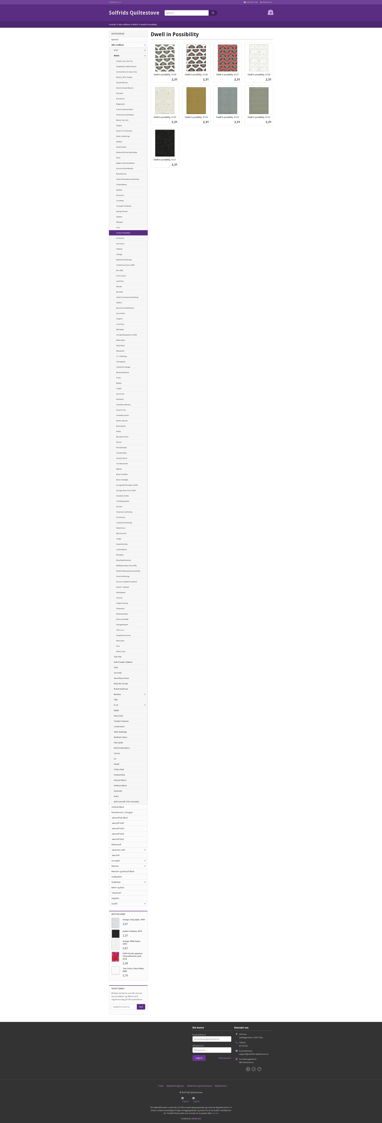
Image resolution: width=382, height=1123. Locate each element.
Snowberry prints (122, 415)
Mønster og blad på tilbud (122, 871)
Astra (118, 158)
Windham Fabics (120, 737)
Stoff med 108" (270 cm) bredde (126, 801)
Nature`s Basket (122, 587)
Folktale (119, 249)
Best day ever (121, 533)
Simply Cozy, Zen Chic (124, 61)
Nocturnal (120, 195)
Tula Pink (117, 656)
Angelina (115, 898)
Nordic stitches (122, 421)
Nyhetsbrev (221, 1085)
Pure (118, 646)
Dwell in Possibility (123, 233)
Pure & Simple (121, 447)
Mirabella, (120, 555)
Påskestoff (116, 844)
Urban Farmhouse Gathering (127, 297)
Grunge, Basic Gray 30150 (126, 490)
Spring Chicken (122, 211)
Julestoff (115, 855)
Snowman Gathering (124, 512)
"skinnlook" (116, 892)
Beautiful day (121, 174)
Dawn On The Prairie (124, 131)
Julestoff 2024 (117, 828)
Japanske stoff (118, 850)
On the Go (120, 238)
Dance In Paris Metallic (124, 168)
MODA (116, 55)
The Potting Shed (122, 501)
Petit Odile (120, 641)
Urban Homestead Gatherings (127, 179)
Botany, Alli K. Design (124, 77)
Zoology (119, 254)
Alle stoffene (117, 45)
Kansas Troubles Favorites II (126, 582)
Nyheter (115, 39)
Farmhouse (120, 517)
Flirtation (119, 93)
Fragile (118, 388)
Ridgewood (120, 104)
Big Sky (119, 383)
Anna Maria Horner (121, 678)
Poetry (118, 431)
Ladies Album (121, 549)
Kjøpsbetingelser (175, 1085)
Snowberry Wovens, (123, 404)
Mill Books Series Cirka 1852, (126, 565)
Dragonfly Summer (123, 635)
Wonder (119, 286)
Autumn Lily (121, 410)
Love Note (120, 200)
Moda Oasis (120, 651)
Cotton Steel (119, 769)
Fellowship (120, 608)
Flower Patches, (122, 82)
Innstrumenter (119, 775)
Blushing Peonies (122, 372)
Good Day (120, 281)
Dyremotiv (118, 791)
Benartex (117, 694)
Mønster (115, 866)
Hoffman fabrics (120, 785)
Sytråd (114, 903)
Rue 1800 (119, 270)
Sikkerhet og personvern (199, 1085)
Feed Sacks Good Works (125, 115)
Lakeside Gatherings (124, 522)
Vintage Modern (122, 624)
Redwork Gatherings (124, 260)
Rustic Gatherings (123, 136)
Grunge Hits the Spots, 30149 (127, 485)
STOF (116, 50)
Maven (118, 442)
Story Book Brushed (123, 560)
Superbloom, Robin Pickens (126, 66)
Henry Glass (118, 716)
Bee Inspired (120, 426)
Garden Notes (121, 453)
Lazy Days (120, 324)
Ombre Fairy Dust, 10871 (125, 265)
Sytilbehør (116, 882)
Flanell (116, 764)
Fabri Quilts (118, 742)
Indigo (118, 539)
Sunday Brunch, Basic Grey (126, 72)
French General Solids (124, 109)
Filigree (119, 125)
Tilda (116, 667)
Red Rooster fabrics (122, 748)
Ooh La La (120, 630)
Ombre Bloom (121, 184)
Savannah (120, 394)
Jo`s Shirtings (121, 356)
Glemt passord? (225, 1058)
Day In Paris (120, 313)
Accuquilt (115, 860)
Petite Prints (120, 528)
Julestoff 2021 (117, 839)
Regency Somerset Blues (125, 163)
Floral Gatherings (122, 576)
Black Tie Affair (122, 474)
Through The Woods (123, 206)
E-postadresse (199, 1034)
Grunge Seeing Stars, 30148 (126, 335)
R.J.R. (116, 705)
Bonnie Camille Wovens (125, 308)
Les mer (215, 1113)
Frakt (161, 1085)
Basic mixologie (122, 480)
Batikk (116, 710)
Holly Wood (120, 345)
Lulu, (118, 227)
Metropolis (120, 329)
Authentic (120, 399)
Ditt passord (198, 1045)
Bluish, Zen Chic (122, 120)
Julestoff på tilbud (119, 817)
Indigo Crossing (122, 603)
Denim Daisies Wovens (124, 88)
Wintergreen (120, 592)
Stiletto (119, 302)
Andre (116, 796)
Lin (115, 758)
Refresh (119, 469)
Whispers (119, 222)
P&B (115, 699)
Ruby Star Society (121, 683)
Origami (119, 319)
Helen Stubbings (120, 732)
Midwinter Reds (122, 614)
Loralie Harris (119, 726)
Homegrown (121, 361)
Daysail (119, 506)
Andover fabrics (120, 780)
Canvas (117, 753)
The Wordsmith (122, 463)
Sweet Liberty (121, 147)
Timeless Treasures (121, 721)
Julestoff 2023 (117, 833)
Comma (119, 598)
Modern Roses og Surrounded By (128, 571)
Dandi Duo (120, 98)
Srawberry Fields (122, 496)
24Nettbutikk (196, 1118)
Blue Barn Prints (122, 437)
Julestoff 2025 (117, 823)
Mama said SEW (122, 619)
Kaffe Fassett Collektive (123, 662)
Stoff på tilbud (117, 807)
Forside (112, 24)
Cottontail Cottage (123, 367)
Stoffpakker (116, 876)
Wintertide (120, 351)
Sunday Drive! (121, 458)
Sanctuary (120, 243)
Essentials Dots (122, 544)
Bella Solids (120, 340)
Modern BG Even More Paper (126, 152)
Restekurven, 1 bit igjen (122, 812)
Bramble (119, 292)
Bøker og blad (117, 887)
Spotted (119, 141)
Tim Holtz (118, 673)
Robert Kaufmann (121, 689)
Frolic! (118, 378)
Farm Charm (121, 276)
